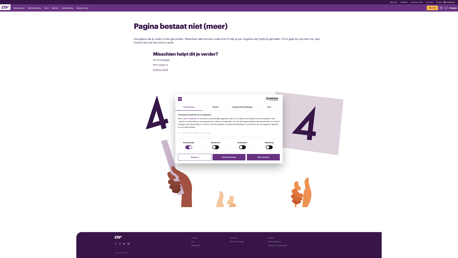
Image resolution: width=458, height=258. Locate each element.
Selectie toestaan (229, 157)
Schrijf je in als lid (160, 69)
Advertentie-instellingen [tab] (242, 107)
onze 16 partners (191, 119)
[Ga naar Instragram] (120, 244)
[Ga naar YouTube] (124, 244)
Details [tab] (216, 107)
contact (162, 64)
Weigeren (195, 157)
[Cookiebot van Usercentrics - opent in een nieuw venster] (269, 99)
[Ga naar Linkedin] (128, 244)
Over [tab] (269, 107)
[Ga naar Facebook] (115, 244)
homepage (164, 59)
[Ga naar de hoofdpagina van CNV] (5, 7)
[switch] (215, 147)
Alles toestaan (263, 157)
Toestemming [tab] (188, 107)
